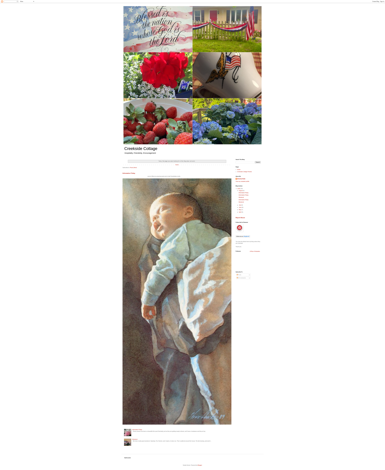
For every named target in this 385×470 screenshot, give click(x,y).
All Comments (242, 278)
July (240, 205)
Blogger (200, 465)
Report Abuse (240, 217)
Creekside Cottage (140, 148)
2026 (239, 188)
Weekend (134, 439)
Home (177, 164)
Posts (239, 275)
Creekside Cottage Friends (244, 171)
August (241, 190)
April (240, 212)
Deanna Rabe (241, 179)
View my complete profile (242, 181)
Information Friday (129, 173)
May (240, 209)
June (240, 207)
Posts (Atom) (133, 167)
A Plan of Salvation (255, 251)
